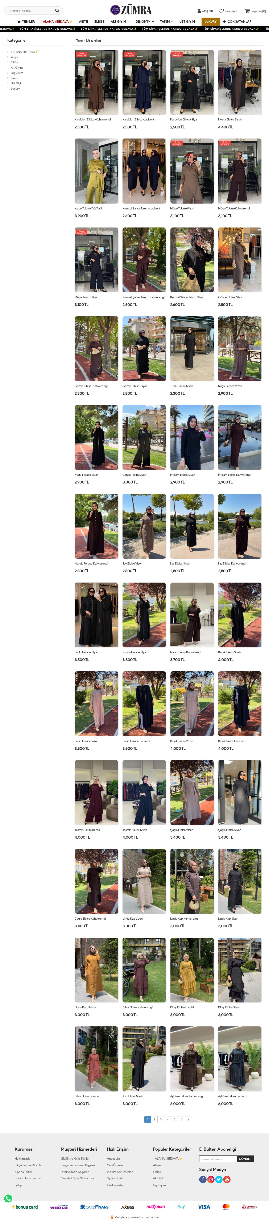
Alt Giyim (118, 22)
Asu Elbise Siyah (133, 1096)
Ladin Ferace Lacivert (136, 741)
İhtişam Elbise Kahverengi (234, 475)
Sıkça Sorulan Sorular (29, 1165)
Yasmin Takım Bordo (87, 830)
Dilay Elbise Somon (87, 1096)
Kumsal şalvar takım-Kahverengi (144, 297)
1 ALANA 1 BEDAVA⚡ (57, 22)
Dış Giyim (143, 22)
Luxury (211, 22)
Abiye (83, 22)
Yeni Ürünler (115, 1165)
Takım (165, 22)
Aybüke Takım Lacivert (232, 1096)
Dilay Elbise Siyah (229, 1007)
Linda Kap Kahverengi (184, 918)
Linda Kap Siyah (228, 918)
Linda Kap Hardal (85, 1007)
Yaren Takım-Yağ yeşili (88, 208)
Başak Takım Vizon (181, 741)
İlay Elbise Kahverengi (232, 563)
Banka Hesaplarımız (28, 1178)
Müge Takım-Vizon (182, 208)
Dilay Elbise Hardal (182, 1007)
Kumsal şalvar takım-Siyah (187, 297)
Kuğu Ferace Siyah (87, 475)
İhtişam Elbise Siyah (182, 475)
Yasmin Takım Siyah (135, 830)
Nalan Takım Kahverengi (185, 652)
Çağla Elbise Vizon (181, 830)
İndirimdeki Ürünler (120, 1172)
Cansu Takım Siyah (134, 475)
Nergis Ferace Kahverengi (91, 563)
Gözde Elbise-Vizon (230, 297)
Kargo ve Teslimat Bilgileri (78, 1165)
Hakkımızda (22, 1159)
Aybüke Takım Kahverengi (186, 1096)
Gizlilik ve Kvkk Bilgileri (75, 1159)
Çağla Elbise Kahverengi (90, 918)
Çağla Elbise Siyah (229, 830)
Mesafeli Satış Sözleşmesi (78, 1178)
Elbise (99, 22)
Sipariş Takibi (23, 1172)
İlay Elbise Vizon (132, 563)
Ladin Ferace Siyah (87, 652)
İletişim (19, 1185)
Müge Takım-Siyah (86, 297)
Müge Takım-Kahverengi (234, 208)
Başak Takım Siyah (229, 652)
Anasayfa (113, 1159)
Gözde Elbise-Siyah (135, 386)
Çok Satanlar (239, 22)
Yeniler (28, 22)
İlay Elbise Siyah (180, 563)
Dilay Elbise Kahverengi (138, 1007)
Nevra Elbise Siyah (230, 119)
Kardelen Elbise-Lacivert (138, 119)
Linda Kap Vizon (133, 918)
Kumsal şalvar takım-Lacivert (141, 208)
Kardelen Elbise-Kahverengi (93, 119)
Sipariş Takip (115, 1178)
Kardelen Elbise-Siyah (184, 119)
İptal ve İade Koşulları (75, 1172)
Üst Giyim (187, 22)
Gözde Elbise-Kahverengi (91, 386)
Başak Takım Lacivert (231, 741)
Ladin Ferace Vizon (87, 741)
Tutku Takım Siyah (181, 386)
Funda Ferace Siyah (135, 652)
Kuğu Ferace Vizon (230, 386)
